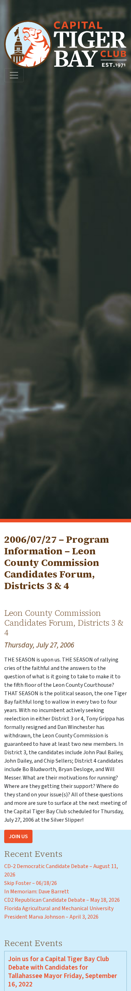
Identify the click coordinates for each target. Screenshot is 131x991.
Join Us (18, 836)
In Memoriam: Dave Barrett (36, 891)
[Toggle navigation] (14, 75)
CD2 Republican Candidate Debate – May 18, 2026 (62, 900)
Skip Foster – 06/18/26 (30, 883)
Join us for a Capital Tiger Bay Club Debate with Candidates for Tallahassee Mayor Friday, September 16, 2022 (62, 971)
